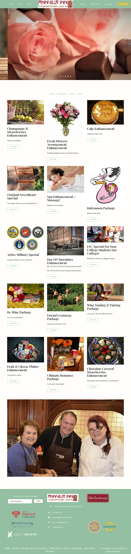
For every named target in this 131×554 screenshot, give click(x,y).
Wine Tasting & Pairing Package (103, 307)
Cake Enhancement (100, 129)
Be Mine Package (19, 312)
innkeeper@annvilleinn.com (62, 517)
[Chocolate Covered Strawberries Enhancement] (105, 350)
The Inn (20, 4)
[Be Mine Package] (25, 295)
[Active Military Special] (25, 238)
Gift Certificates (95, 4)
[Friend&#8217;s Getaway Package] (65, 297)
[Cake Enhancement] (105, 112)
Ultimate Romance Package (60, 377)
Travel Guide (108, 4)
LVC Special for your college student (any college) (102, 249)
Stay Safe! (50, 551)
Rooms (29, 4)
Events (66, 548)
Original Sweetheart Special (21, 196)
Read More (13, 147)
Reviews (15, 548)
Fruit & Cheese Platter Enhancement (23, 368)
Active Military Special (23, 255)
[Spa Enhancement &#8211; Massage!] (65, 179)
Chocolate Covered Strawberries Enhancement (100, 372)
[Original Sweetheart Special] (25, 178)
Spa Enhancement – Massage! (61, 198)
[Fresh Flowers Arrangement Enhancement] (65, 118)
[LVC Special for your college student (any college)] (105, 234)
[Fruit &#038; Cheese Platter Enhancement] (25, 349)
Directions (88, 548)
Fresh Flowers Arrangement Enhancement (57, 144)
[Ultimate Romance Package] (65, 354)
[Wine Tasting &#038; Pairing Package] (105, 292)
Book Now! (123, 4)
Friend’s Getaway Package (59, 317)
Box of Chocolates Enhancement (60, 261)
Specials (82, 4)
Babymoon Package (101, 208)
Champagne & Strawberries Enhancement (17, 131)
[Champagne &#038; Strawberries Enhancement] (25, 112)
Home (11, 4)
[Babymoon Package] (105, 185)
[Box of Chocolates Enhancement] (65, 240)
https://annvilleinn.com (60, 522)
